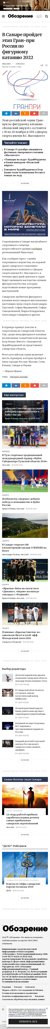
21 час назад (23, 684)
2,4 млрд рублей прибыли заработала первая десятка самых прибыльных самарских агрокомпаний (22, 819)
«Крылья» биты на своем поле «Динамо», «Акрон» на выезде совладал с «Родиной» (20, 591)
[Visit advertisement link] (25, 5)
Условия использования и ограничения (20, 993)
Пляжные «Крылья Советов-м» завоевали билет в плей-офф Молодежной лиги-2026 (21, 635)
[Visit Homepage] (20, 16)
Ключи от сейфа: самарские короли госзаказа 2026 (23, 885)
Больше (25, 183)
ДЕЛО (8, 891)
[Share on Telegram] (6, 113)
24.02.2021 (22, 827)
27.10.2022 (20, 64)
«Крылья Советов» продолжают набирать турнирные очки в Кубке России (24, 411)
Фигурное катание (19, 377)
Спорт (9, 404)
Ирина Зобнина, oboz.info (16, 418)
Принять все (28, 1021)
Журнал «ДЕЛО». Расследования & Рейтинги (22, 990)
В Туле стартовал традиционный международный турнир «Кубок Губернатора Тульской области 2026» (24, 458)
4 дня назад (23, 735)
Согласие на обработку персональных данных (23, 999)
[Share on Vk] (15, 113)
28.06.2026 (19, 891)
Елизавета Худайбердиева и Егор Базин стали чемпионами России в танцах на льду (24, 172)
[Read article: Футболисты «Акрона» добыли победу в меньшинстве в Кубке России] (25, 480)
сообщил (36, 248)
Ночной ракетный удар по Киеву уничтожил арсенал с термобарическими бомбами (30, 711)
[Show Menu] (3, 16)
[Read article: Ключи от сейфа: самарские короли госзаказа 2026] (25, 868)
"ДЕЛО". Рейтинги (14, 811)
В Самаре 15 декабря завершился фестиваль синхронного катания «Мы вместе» (23, 152)
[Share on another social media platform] (43, 113)
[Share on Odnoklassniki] (25, 113)
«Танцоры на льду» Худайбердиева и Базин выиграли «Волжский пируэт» (25, 162)
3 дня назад (23, 702)
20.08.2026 (35, 418)
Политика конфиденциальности (17, 996)
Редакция (6, 987)
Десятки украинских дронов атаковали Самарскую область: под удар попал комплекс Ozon (31, 678)
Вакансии (39, 996)
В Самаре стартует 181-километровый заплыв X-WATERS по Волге (24, 547)
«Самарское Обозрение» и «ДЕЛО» (22, 880)
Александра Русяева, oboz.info (15, 554)
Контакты (30, 987)
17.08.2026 (32, 598)
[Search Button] (46, 16)
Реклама (18, 987)
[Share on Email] (34, 113)
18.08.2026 (36, 554)
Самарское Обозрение (11, 642)
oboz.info (6, 64)
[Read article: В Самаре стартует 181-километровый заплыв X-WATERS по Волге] (25, 525)
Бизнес (6, 451)
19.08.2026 (32, 509)
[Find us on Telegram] (3, 1009)
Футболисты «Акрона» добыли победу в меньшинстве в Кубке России (21, 501)
